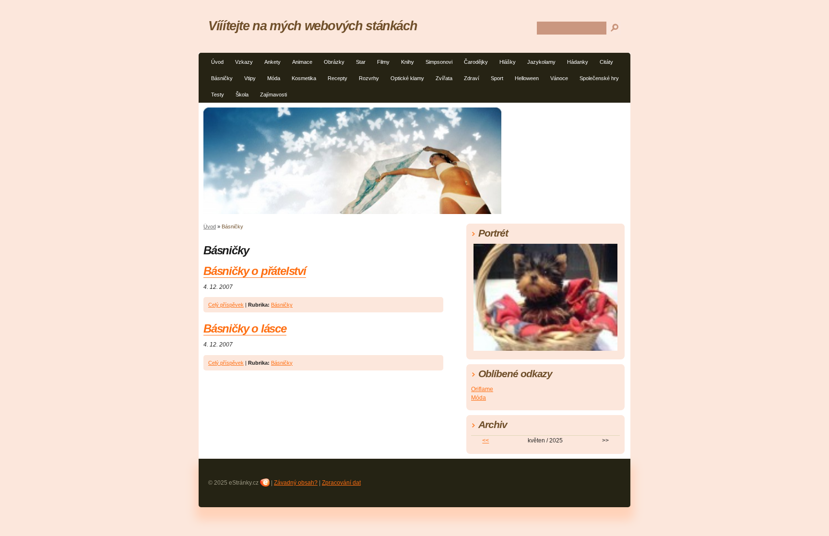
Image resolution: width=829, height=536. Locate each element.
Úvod (217, 62)
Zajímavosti (273, 94)
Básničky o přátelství (254, 270)
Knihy (407, 62)
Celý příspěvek (226, 305)
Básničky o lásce (244, 328)
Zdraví (471, 78)
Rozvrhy (369, 78)
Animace (302, 62)
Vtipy (250, 78)
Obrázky (334, 62)
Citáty (606, 62)
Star (361, 62)
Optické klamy (407, 78)
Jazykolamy (541, 62)
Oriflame (482, 389)
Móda (273, 78)
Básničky (222, 78)
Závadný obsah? (296, 482)
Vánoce (559, 78)
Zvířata (444, 78)
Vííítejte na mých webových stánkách (312, 25)
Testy (217, 94)
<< (485, 440)
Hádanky (577, 62)
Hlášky (507, 62)
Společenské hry (599, 78)
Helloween (527, 78)
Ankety (272, 62)
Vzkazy (244, 62)
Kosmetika (304, 78)
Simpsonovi (439, 62)
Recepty (337, 78)
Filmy (383, 62)
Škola (242, 94)
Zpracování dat (341, 482)
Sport (497, 78)
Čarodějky (476, 62)
